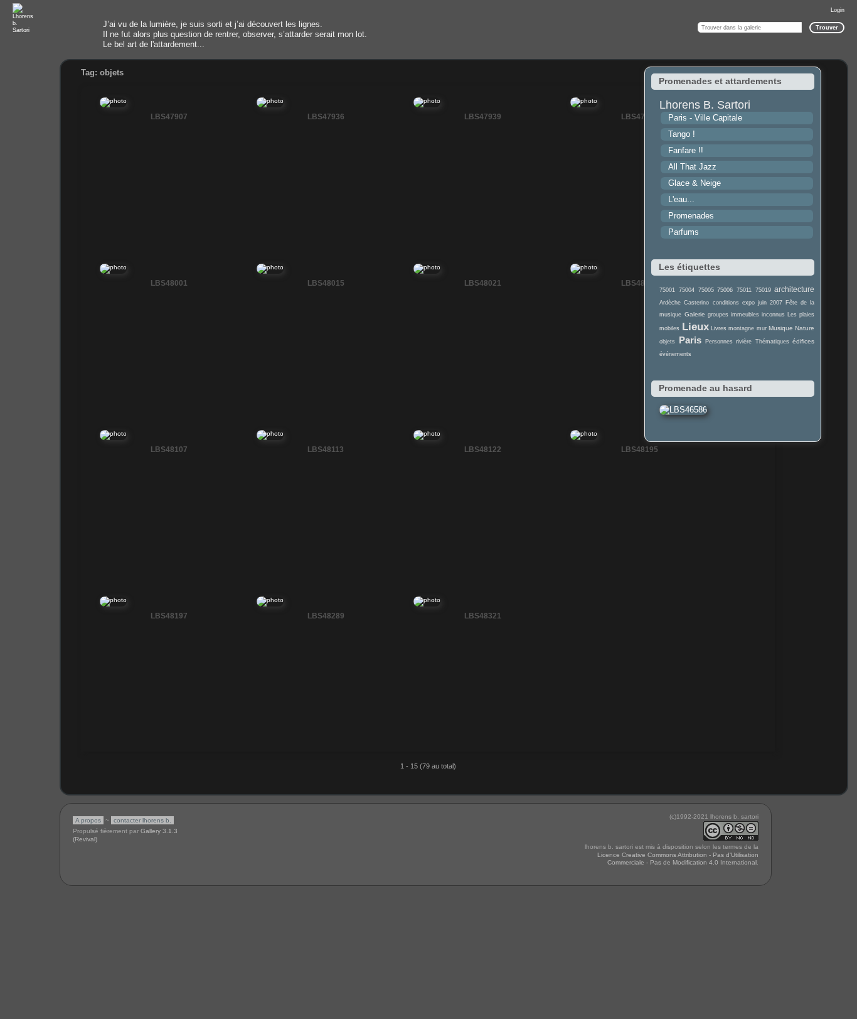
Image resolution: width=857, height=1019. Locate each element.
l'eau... (681, 199)
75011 (744, 290)
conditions (726, 302)
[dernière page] (760, 773)
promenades (691, 215)
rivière (744, 341)
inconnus (773, 314)
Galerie (694, 314)
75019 (763, 290)
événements (675, 354)
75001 (667, 290)
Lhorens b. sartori (704, 105)
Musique (781, 328)
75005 (706, 290)
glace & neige (694, 183)
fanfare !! (685, 150)
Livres (719, 328)
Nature (804, 328)
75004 (687, 290)
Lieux (695, 326)
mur (762, 328)
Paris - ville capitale (705, 117)
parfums (683, 232)
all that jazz (692, 166)
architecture (794, 289)
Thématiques (772, 341)
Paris (690, 340)
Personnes (719, 341)
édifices (803, 341)
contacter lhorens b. (142, 820)
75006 (725, 290)
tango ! (681, 134)
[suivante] (732, 773)
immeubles (745, 314)
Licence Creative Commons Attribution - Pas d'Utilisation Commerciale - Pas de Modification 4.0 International (678, 858)
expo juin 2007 (762, 302)
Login (837, 10)
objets (667, 341)
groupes (718, 314)
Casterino (696, 302)
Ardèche (670, 302)
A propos (88, 820)
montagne (741, 328)
